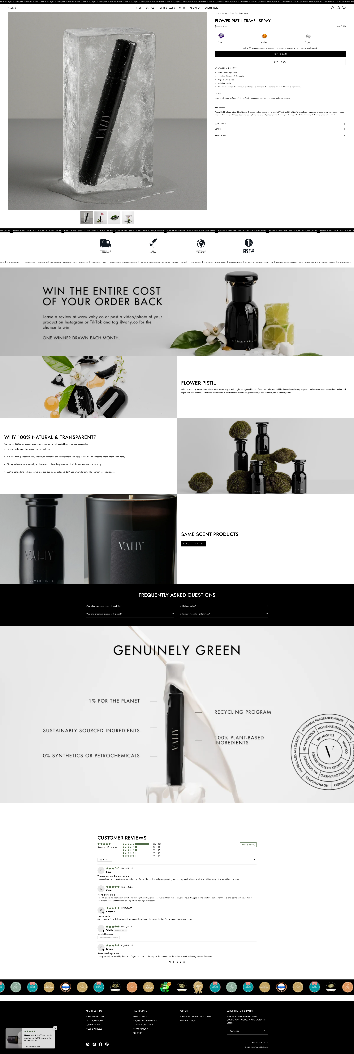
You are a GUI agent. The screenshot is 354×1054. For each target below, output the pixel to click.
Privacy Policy (182, 524)
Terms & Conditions (169, 524)
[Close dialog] (196, 490)
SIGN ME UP (177, 517)
